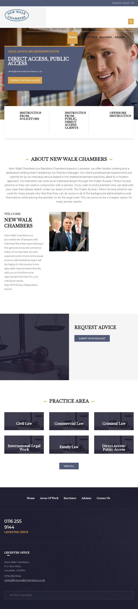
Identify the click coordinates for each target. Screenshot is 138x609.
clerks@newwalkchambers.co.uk (114, 28)
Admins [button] (119, 37)
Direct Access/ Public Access (114, 448)
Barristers (70, 498)
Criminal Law (114, 424)
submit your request (92, 338)
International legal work (24, 448)
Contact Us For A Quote (25, 80)
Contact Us (103, 498)
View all (69, 466)
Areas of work (49, 498)
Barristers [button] (106, 37)
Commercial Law (69, 424)
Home (72, 37)
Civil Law (24, 424)
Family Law (69, 447)
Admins (86, 498)
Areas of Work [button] (88, 37)
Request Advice (121, 3)
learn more (24, 431)
